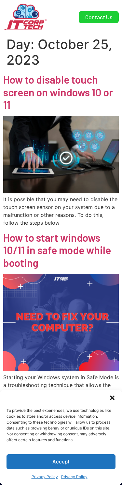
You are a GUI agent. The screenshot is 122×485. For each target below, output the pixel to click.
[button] (112, 398)
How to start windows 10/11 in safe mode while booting (57, 250)
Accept (61, 462)
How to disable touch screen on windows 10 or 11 (58, 92)
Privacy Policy (45, 476)
